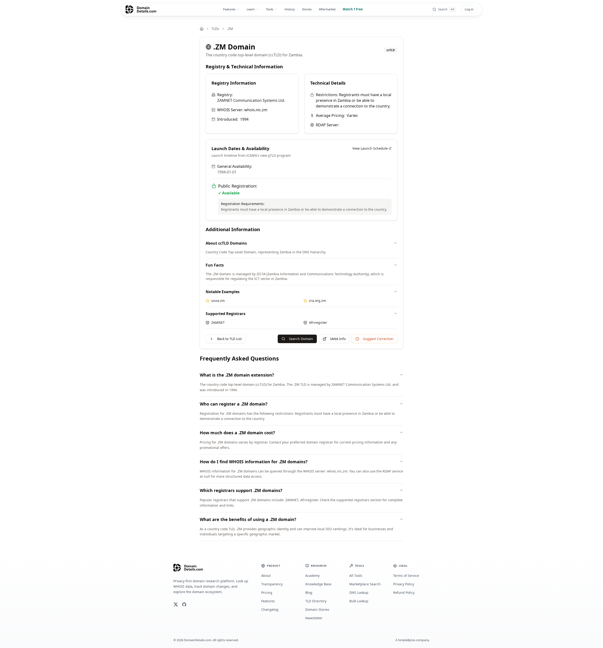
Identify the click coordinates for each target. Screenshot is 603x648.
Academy (312, 575)
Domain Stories (317, 609)
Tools (269, 9)
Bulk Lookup (358, 601)
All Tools (355, 575)
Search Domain (301, 338)
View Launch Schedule (370, 148)
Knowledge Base (318, 584)
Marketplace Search (365, 584)
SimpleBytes (406, 640)
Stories (307, 9)
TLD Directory (315, 601)
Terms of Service (406, 575)
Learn (251, 9)
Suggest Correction (378, 338)
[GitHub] (184, 604)
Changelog (269, 609)
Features (229, 9)
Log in (469, 9)
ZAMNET (218, 322)
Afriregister (318, 322)
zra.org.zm (317, 300)
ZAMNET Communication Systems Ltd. (251, 100)
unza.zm (218, 300)
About (266, 575)
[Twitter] (175, 604)
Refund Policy (404, 592)
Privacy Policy (403, 584)
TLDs (215, 28)
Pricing (266, 592)
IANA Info (338, 338)
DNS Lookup (358, 592)
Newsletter (313, 618)
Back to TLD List (229, 338)
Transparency (272, 584)
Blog (308, 592)
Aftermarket (327, 9)
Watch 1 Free (353, 9)
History (290, 9)
